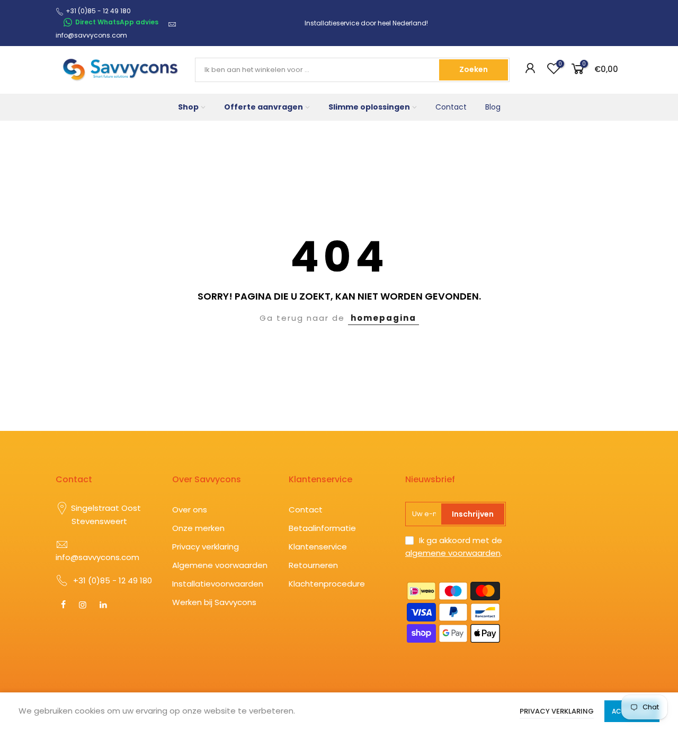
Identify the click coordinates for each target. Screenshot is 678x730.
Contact (451, 107)
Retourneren (313, 565)
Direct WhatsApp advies (116, 21)
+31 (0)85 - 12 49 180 (112, 580)
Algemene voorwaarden (219, 565)
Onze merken (198, 528)
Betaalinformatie (322, 528)
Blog (493, 107)
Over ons (189, 509)
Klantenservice (318, 546)
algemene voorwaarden (453, 552)
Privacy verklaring (205, 546)
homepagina (383, 317)
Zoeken (473, 69)
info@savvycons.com (91, 35)
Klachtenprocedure (327, 583)
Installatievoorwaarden (217, 583)
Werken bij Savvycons (214, 602)
